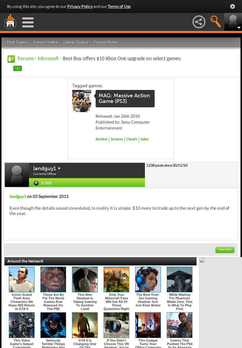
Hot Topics (17, 42)
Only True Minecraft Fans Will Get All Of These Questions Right (116, 302)
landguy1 (44, 168)
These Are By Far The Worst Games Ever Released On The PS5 (53, 302)
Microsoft (48, 59)
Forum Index (46, 42)
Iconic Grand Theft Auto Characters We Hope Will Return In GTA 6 (22, 302)
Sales (144, 139)
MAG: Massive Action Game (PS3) (124, 98)
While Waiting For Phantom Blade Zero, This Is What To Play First (179, 302)
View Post (224, 249)
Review (101, 139)
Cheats (131, 139)
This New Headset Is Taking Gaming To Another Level (85, 302)
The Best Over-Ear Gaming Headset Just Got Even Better (148, 300)
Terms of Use (119, 6)
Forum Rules (106, 42)
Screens (117, 139)
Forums (26, 59)
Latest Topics (76, 42)
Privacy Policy (80, 6)
